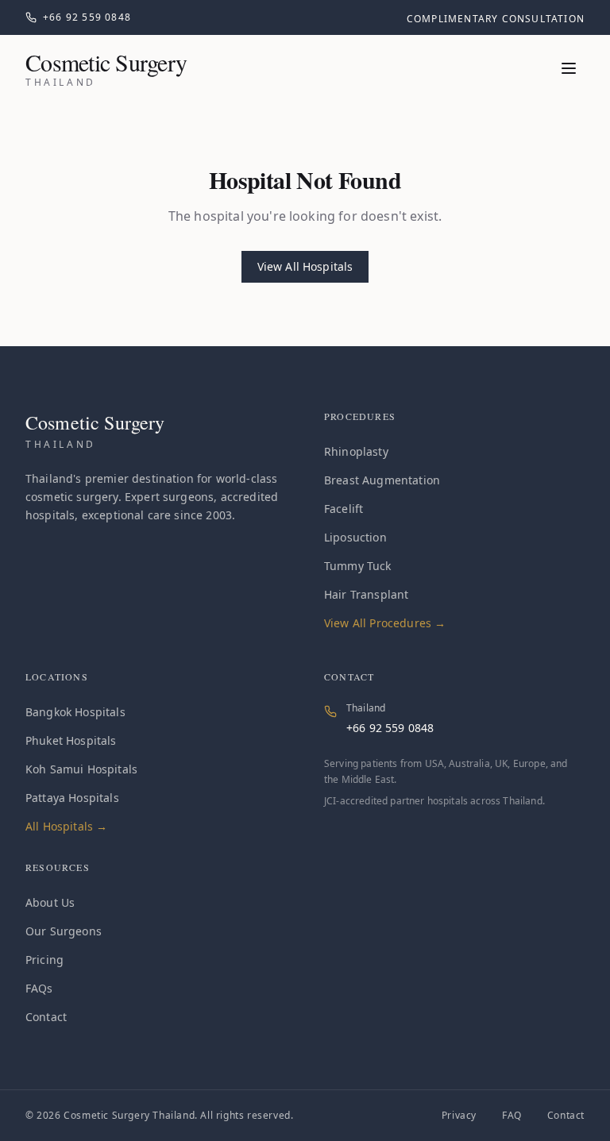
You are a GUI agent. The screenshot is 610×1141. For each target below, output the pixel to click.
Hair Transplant (366, 594)
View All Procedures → (385, 622)
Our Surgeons (63, 931)
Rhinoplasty (356, 451)
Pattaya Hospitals (72, 797)
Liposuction (355, 537)
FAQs (39, 988)
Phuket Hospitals (71, 740)
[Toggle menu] (569, 68)
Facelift (343, 508)
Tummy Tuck (358, 565)
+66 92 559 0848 (390, 727)
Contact (46, 1016)
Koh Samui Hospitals (81, 769)
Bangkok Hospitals (75, 711)
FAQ (512, 1115)
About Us (50, 902)
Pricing (44, 959)
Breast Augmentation (382, 480)
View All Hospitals (305, 266)
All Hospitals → (66, 826)
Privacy (459, 1115)
